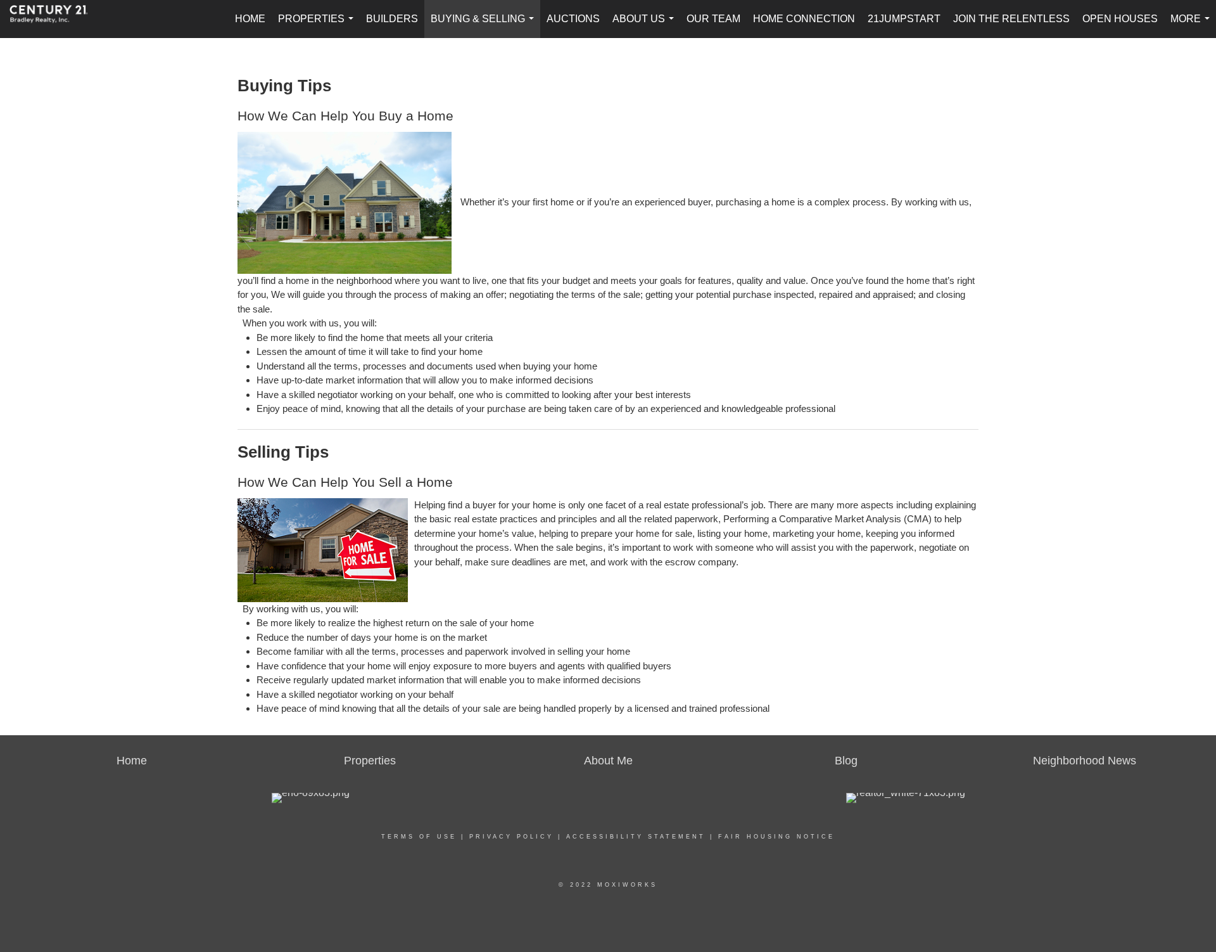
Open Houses (1120, 18)
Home (250, 18)
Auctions (573, 18)
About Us (645, 25)
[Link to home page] (55, 19)
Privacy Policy (511, 836)
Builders (392, 18)
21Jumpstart (904, 18)
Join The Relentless (1011, 18)
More (1192, 25)
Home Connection (804, 18)
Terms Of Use (419, 836)
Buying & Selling (485, 25)
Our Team (713, 18)
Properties (318, 25)
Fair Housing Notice (776, 836)
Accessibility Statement (636, 836)
